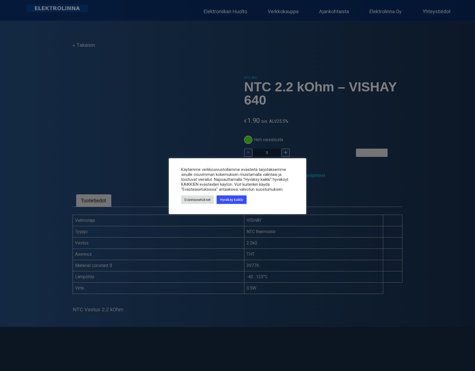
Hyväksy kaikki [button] (231, 200)
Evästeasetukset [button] (197, 200)
